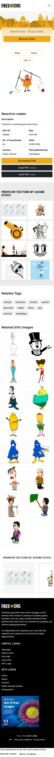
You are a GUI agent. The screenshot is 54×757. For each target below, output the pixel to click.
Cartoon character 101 (41, 431)
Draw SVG (6, 660)
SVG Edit (6, 656)
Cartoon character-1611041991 (13, 403)
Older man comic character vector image (40, 484)
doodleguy (21, 313)
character (20, 302)
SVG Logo (6, 663)
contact (45, 302)
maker (21, 308)
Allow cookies (27, 754)
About (4, 679)
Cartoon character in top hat (41, 351)
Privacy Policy (39, 740)
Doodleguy (34, 154)
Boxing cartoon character (40, 378)
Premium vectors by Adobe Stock (23, 193)
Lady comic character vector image (13, 510)
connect (33, 302)
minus (31, 308)
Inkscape (6, 649)
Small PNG (27, 174)
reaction (8, 313)
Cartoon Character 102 (13, 458)
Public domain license (12, 686)
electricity (8, 308)
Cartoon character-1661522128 (13, 430)
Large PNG (27, 167)
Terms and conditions (23, 740)
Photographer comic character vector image (13, 537)
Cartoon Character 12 (13, 378)
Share (17, 53)
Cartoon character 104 (41, 458)
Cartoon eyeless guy (13, 485)
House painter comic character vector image (40, 510)
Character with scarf (40, 405)
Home (4, 675)
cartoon (7, 302)
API (11, 740)
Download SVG (27, 160)
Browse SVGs (27, 38)
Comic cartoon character (13, 351)
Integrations (8, 689)
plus (40, 308)
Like (27, 60)
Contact (5, 682)
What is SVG (7, 653)
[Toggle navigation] (49, 5)
